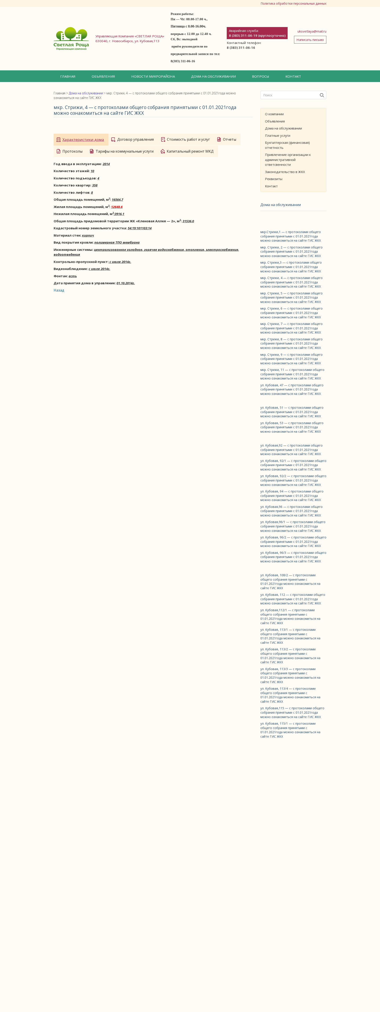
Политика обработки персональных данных (293, 3)
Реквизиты (273, 179)
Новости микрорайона (153, 76)
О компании (274, 114)
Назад (59, 290)
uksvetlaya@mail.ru (312, 31)
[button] (68, 76)
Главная (67, 76)
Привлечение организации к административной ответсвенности (288, 159)
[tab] (81, 140)
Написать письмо (310, 39)
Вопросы (260, 76)
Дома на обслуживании (213, 76)
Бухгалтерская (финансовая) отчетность (287, 145)
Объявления (103, 76)
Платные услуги (277, 135)
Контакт (293, 76)
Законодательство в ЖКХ (285, 172)
